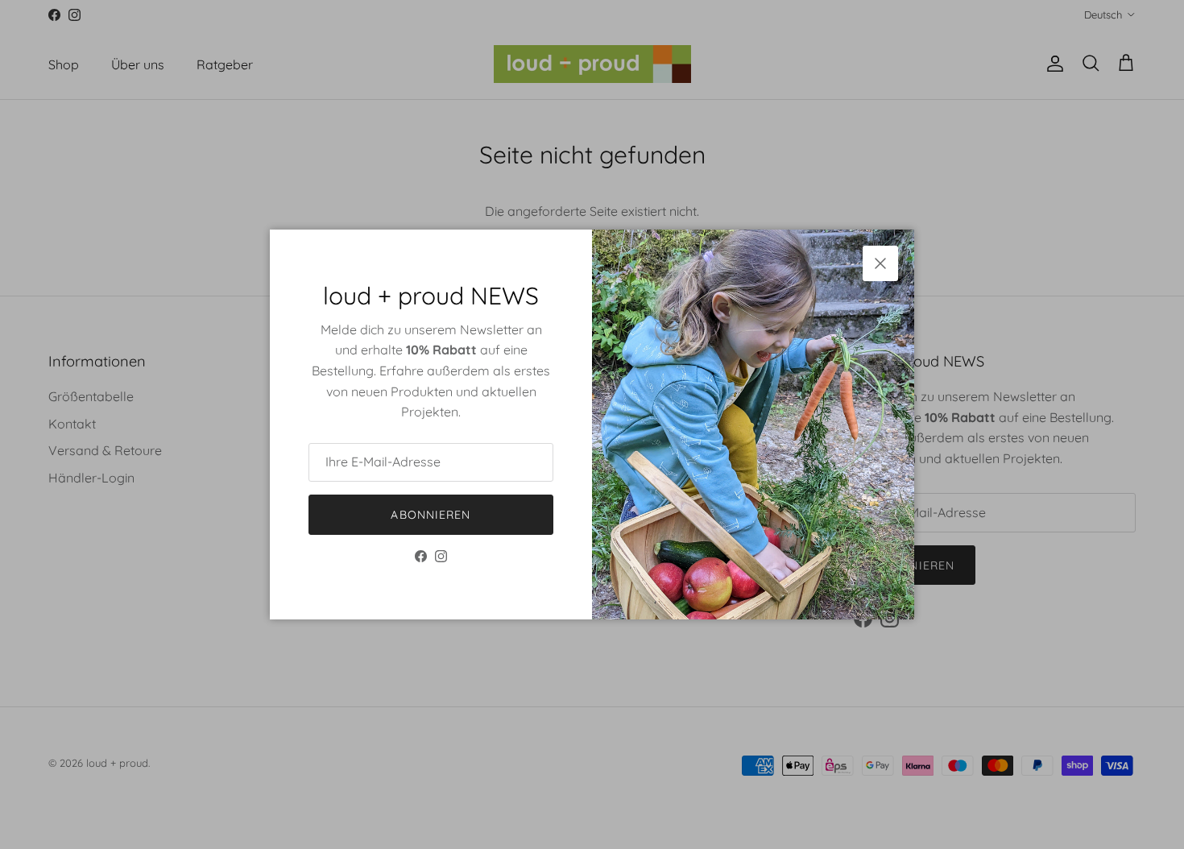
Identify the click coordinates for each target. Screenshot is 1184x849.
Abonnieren (430, 514)
